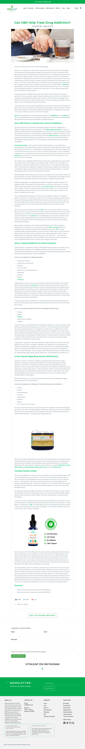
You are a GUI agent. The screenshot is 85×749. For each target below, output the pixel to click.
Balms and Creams (41, 467)
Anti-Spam (66, 703)
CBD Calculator (40, 8)
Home (45, 703)
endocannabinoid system (53, 129)
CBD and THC (53, 135)
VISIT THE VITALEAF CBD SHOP (42, 615)
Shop (45, 705)
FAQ (64, 8)
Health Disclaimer (67, 712)
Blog (68, 8)
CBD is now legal (53, 227)
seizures (47, 186)
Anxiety (19, 317)
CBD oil (16, 115)
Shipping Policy (67, 710)
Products (31, 8)
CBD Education (47, 710)
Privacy (28, 744)
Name (13, 632)
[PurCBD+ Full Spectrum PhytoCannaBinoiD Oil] (42, 530)
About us (46, 707)
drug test (17, 155)
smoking (64, 115)
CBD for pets (57, 467)
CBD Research (50, 8)
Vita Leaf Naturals (12, 744)
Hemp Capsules (30, 467)
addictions (55, 115)
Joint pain (20, 279)
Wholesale (46, 712)
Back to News (22, 604)
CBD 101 (58, 8)
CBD (42, 209)
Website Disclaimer (21, 744)
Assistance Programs (49, 716)
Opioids (65, 84)
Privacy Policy (66, 705)
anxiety (33, 216)
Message (14, 639)
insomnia (34, 285)
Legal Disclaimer (67, 714)
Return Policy (66, 707)
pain (51, 186)
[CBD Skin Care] (42, 436)
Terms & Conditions (68, 716)
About (25, 8)
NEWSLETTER (20, 682)
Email (45, 632)
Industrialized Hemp (20, 145)
